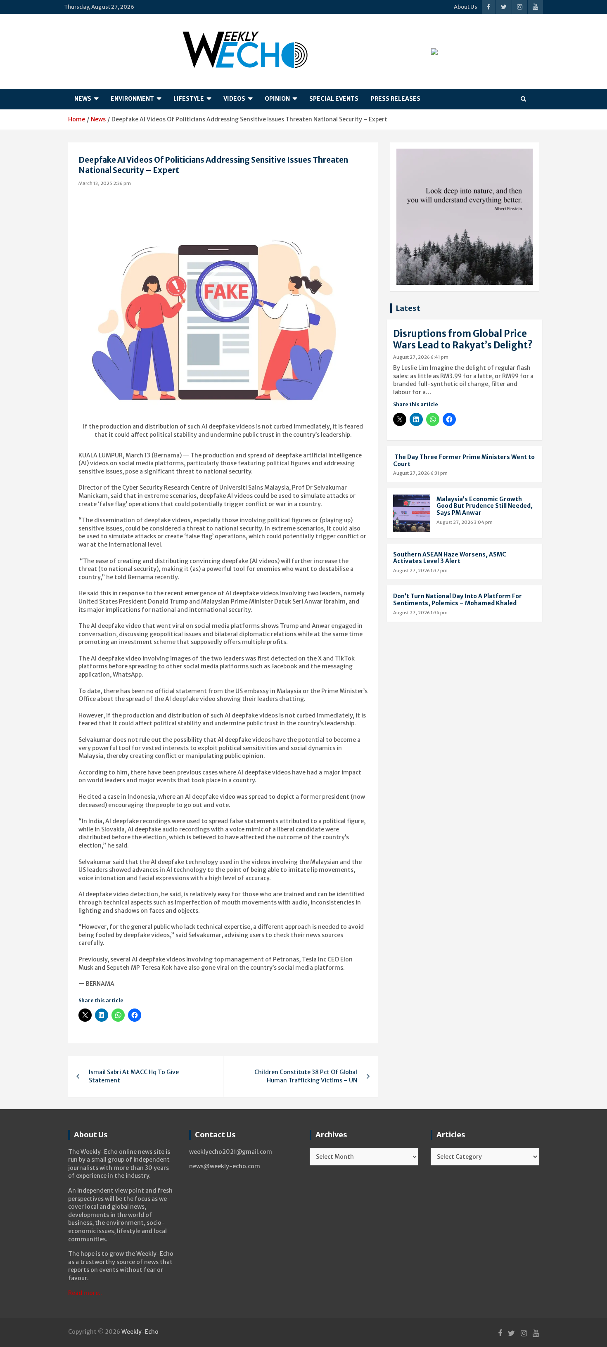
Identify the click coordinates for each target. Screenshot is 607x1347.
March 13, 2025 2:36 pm (104, 183)
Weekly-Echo (140, 1331)
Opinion (277, 98)
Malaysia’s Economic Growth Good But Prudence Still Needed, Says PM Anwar (484, 506)
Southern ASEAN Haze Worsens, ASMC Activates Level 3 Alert (449, 558)
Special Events (333, 98)
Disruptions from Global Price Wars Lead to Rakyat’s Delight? (463, 339)
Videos (234, 98)
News (82, 98)
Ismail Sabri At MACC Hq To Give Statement (134, 1076)
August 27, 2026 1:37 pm (420, 570)
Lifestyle (188, 98)
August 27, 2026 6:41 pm (420, 357)
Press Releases (395, 98)
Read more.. (85, 1293)
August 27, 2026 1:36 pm (420, 613)
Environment (132, 98)
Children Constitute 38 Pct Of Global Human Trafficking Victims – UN (305, 1076)
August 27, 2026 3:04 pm (464, 522)
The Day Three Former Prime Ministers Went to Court (464, 460)
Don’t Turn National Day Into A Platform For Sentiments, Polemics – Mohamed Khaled (457, 599)
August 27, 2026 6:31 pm (420, 473)
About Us (465, 6)
